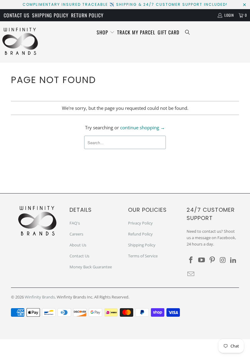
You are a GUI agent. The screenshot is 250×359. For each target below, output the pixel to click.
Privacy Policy (140, 223)
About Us (78, 245)
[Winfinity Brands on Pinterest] (212, 260)
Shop (103, 32)
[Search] (187, 32)
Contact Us (17, 15)
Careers (76, 234)
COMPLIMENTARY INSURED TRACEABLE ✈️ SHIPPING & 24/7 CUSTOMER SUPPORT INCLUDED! (125, 4)
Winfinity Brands (40, 297)
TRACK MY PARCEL (136, 32)
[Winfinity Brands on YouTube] (201, 260)
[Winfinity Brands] (20, 42)
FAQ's (75, 223)
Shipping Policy (50, 15)
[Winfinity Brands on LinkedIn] (233, 260)
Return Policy (87, 15)
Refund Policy (140, 234)
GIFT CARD (168, 32)
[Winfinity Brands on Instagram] (222, 260)
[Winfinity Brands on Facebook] (191, 260)
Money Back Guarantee (91, 267)
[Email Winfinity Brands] (191, 274)
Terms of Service (143, 256)
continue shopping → (142, 127)
